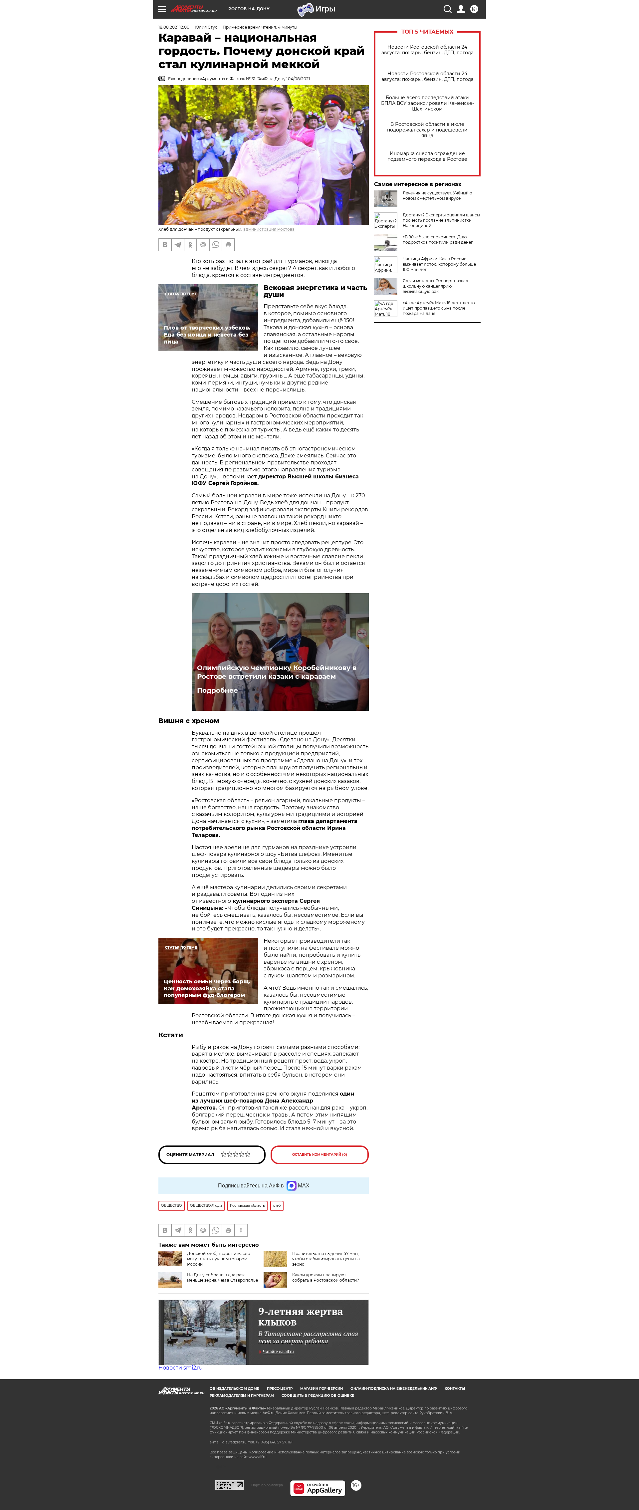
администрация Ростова (269, 229)
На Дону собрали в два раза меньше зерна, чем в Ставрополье (222, 1277)
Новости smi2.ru (180, 1368)
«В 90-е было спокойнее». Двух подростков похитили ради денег (438, 239)
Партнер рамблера (267, 1485)
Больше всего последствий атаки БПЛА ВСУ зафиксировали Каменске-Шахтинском (427, 103)
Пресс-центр (280, 1388)
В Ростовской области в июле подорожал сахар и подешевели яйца (427, 130)
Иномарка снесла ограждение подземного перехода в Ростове (427, 156)
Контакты (455, 1388)
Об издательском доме (234, 1388)
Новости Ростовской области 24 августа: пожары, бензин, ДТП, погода (427, 50)
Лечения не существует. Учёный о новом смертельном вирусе (437, 195)
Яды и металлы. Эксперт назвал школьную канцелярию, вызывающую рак (435, 286)
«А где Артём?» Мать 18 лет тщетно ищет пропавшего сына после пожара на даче (439, 308)
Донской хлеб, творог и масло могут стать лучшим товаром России (218, 1259)
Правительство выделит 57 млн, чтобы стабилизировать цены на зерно (326, 1259)
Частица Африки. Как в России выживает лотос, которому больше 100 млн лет (439, 264)
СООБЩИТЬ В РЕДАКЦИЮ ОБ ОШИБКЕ (318, 1395)
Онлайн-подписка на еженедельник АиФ (393, 1388)
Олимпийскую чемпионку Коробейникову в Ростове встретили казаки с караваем (276, 672)
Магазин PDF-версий (321, 1388)
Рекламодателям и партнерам (242, 1395)
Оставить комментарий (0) (319, 1154)
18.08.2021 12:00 (173, 27)
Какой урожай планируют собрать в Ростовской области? (325, 1277)
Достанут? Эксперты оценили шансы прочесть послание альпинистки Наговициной (441, 220)
